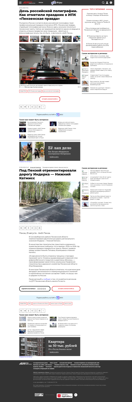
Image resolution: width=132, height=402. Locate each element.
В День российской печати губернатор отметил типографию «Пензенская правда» (68, 124)
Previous (23, 60)
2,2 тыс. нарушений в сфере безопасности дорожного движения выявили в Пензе (36, 331)
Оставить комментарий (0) (66, 288)
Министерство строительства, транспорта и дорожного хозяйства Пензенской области (45, 223)
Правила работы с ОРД (61, 364)
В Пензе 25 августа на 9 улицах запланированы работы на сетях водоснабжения (97, 45)
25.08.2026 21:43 (24, 167)
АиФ (22, 87)
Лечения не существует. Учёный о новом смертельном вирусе (100, 88)
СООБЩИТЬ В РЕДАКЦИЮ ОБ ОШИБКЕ (43, 368)
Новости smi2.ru (25, 162)
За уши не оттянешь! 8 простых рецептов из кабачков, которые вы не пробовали (101, 64)
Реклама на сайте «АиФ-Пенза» (42, 364)
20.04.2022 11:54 (23, 8)
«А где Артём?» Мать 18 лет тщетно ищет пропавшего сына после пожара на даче (100, 178)
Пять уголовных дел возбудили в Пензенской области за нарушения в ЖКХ (97, 30)
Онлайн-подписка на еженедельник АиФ (86, 363)
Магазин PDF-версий (66, 363)
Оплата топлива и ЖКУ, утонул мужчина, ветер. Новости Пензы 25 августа (97, 22)
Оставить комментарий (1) (50, 99)
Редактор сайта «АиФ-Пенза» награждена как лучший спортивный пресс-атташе (36, 136)
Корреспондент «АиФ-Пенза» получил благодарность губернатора (36, 130)
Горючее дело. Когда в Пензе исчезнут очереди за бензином (97, 14)
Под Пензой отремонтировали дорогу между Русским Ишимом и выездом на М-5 (68, 319)
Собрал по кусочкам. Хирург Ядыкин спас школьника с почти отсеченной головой (101, 185)
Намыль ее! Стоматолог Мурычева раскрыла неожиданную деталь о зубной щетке (100, 191)
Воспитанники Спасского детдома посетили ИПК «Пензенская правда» (35, 124)
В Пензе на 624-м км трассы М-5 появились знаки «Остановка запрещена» (67, 325)
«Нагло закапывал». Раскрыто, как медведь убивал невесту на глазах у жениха (101, 70)
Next (76, 60)
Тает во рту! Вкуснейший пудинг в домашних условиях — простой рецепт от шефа (100, 197)
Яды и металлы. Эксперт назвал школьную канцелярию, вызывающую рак (99, 83)
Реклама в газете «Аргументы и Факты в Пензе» (84, 364)
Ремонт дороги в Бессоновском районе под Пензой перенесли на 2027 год (38, 319)
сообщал (46, 279)
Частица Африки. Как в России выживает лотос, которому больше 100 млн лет (100, 172)
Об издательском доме (40, 363)
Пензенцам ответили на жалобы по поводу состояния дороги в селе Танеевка (37, 325)
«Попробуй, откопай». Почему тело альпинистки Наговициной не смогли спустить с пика (101, 204)
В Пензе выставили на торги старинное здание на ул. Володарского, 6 (97, 37)
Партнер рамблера (50, 394)
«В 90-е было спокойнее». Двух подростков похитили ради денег (100, 56)
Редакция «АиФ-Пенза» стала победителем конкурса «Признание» (67, 130)
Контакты (49, 366)
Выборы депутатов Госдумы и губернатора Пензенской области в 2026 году (77, 366)
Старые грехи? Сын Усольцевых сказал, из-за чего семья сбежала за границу (101, 76)
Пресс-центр (53, 363)
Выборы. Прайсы (38, 366)
